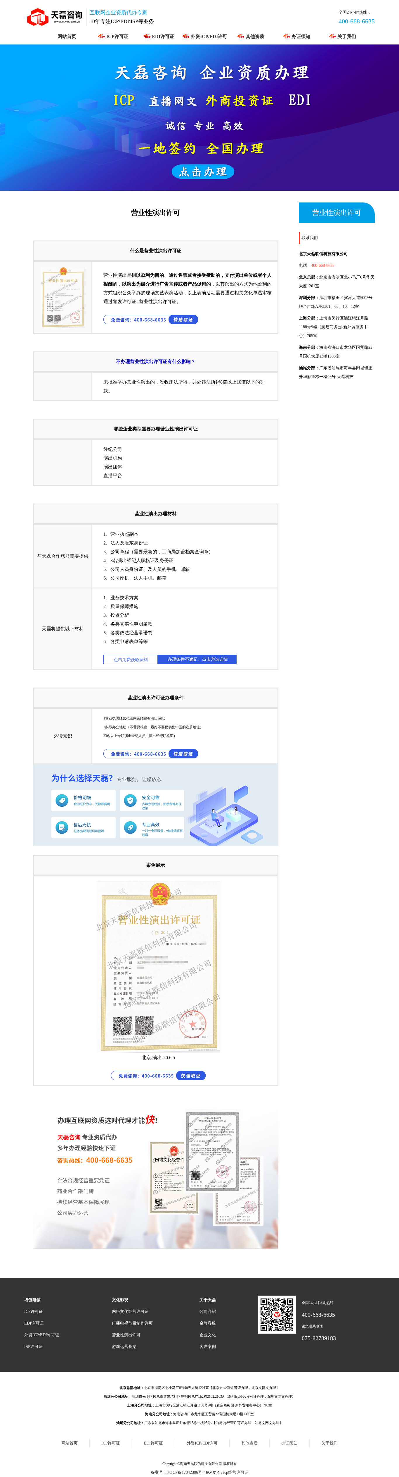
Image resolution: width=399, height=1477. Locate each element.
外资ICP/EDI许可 (208, 36)
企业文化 (208, 1335)
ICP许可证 (117, 36)
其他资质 (254, 36)
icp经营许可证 (236, 1472)
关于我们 (346, 36)
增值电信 (32, 1300)
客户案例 (208, 1346)
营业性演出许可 (126, 1335)
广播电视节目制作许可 (132, 1323)
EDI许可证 (162, 36)
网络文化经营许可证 (130, 1311)
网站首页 (67, 36)
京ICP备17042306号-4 (186, 1472)
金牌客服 (208, 1323)
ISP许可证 (33, 1346)
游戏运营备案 (124, 1346)
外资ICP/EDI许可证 (41, 1335)
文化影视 (120, 1300)
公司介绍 (208, 1311)
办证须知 (300, 36)
